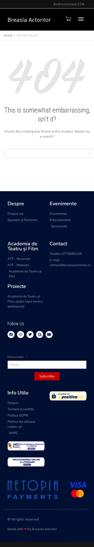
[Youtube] (49, 334)
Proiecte (17, 286)
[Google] (39, 334)
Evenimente (63, 203)
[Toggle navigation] (80, 19)
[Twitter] (30, 334)
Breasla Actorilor (29, 19)
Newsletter (16, 357)
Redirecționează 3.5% (69, 4)
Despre (16, 203)
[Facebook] (11, 334)
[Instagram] (20, 334)
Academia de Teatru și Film (23, 246)
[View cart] (67, 18)
